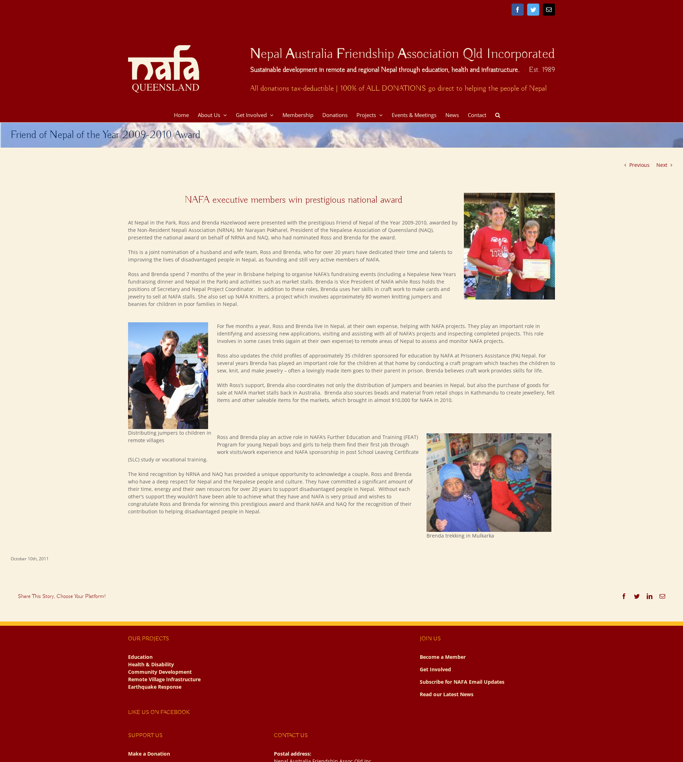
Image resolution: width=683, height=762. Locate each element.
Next (661, 165)
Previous (639, 165)
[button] (497, 114)
